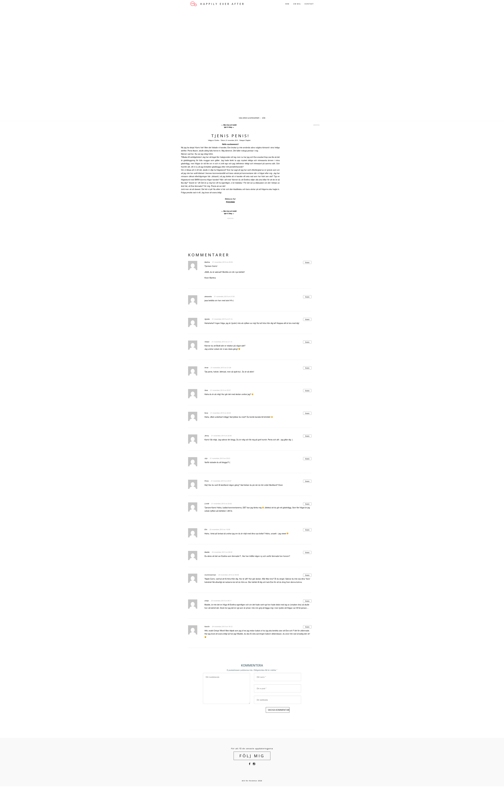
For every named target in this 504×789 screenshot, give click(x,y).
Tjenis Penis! (230, 135)
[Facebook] (249, 764)
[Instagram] (254, 764)
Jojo (206, 458)
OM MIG (297, 4)
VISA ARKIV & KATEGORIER (249, 118)
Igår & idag (229, 127)
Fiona (206, 481)
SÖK (263, 118)
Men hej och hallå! (229, 125)
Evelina (217, 140)
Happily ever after (222, 4)
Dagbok (248, 140)
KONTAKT (309, 4)
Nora (206, 413)
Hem (287, 4)
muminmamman (210, 575)
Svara (307, 262)
